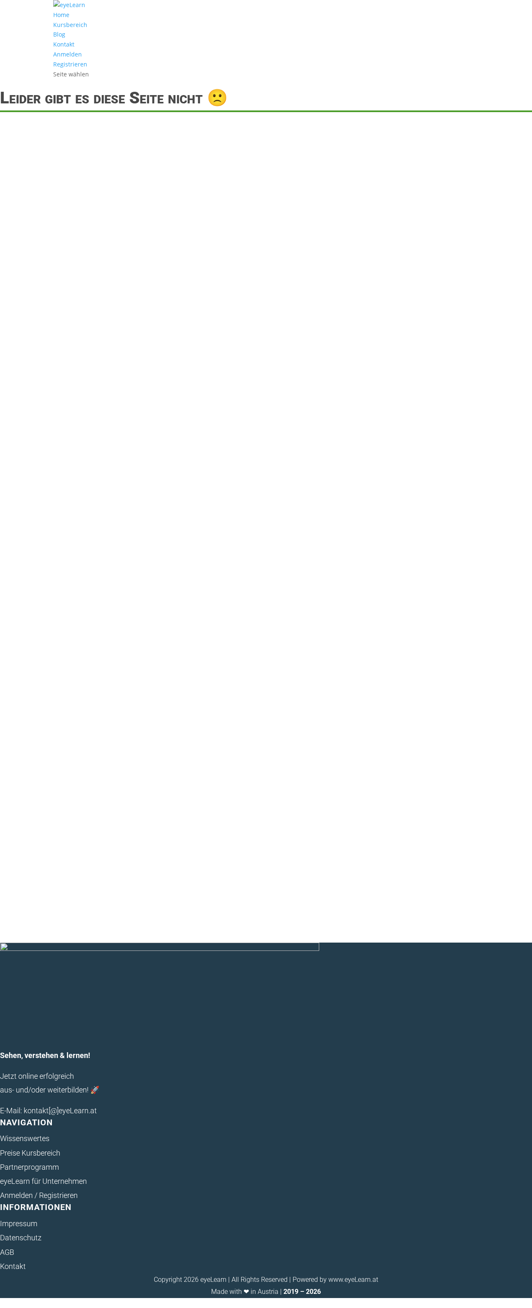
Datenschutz (21, 1237)
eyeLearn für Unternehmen (43, 1181)
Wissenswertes (24, 1138)
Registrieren (70, 64)
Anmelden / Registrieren (39, 1195)
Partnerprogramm (29, 1167)
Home (61, 15)
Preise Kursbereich (30, 1153)
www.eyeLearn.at (353, 1280)
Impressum (18, 1223)
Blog (59, 34)
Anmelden (67, 54)
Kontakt (63, 44)
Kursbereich (70, 25)
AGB (7, 1252)
